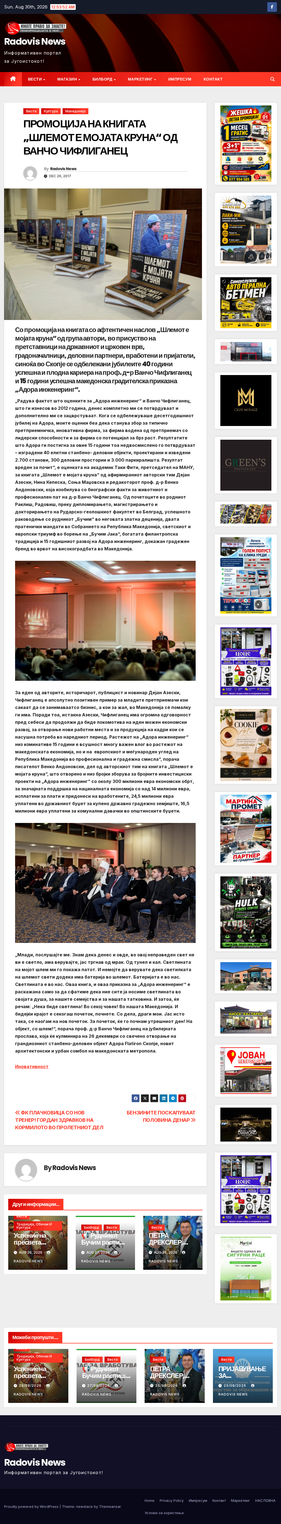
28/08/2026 (31, 1385)
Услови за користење (164, 1513)
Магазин (67, 79)
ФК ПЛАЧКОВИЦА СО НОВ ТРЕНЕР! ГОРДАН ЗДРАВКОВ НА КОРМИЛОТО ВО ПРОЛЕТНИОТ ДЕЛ (59, 1120)
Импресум (180, 79)
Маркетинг (141, 79)
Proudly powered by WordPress (32, 1506)
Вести (35, 79)
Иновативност (32, 1066)
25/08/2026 (167, 1385)
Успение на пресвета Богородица (32, 1242)
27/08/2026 (99, 1385)
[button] (272, 79)
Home (149, 1500)
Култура (51, 111)
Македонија (75, 111)
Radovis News (35, 41)
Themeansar (110, 1506)
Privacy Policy (172, 1500)
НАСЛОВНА (265, 1500)
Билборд (102, 79)
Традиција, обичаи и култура (34, 1226)
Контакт (213, 79)
